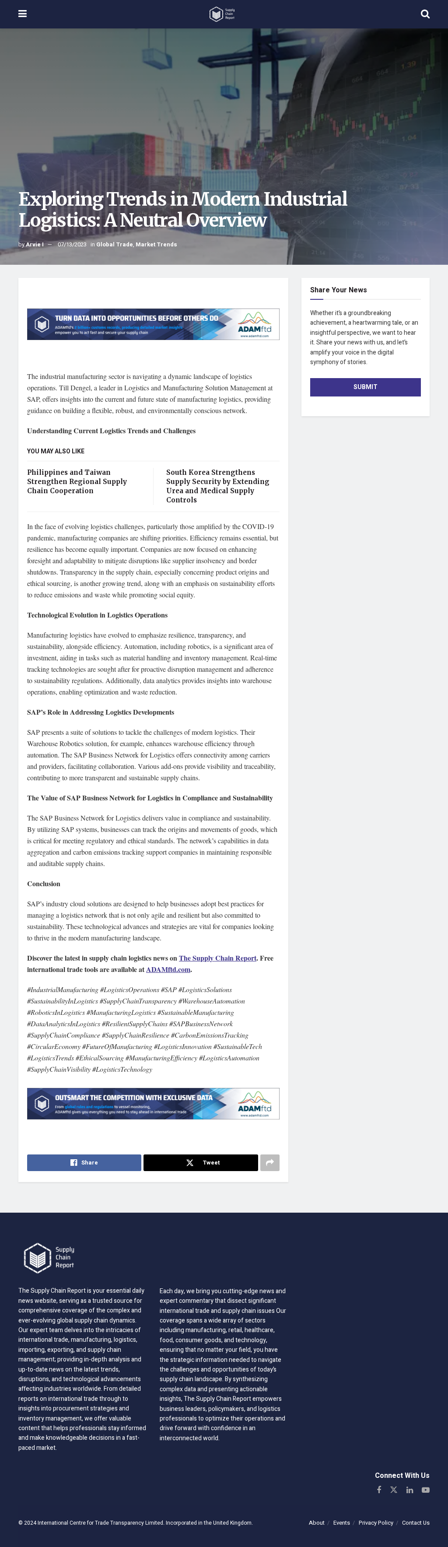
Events (341, 1523)
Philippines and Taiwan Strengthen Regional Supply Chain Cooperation (77, 481)
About (317, 1523)
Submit (366, 387)
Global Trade (114, 244)
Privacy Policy (376, 1523)
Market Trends (156, 244)
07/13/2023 (72, 244)
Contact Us (416, 1523)
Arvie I (35, 244)
